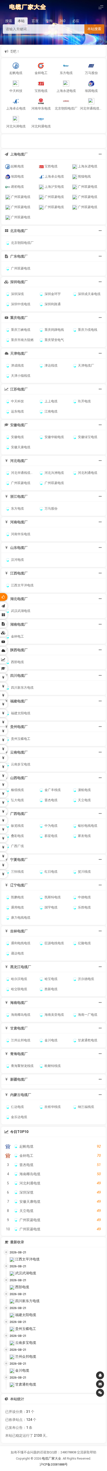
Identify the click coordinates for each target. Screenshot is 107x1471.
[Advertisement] (54, 140)
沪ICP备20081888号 (54, 1464)
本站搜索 (94, 29)
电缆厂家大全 (51, 1458)
